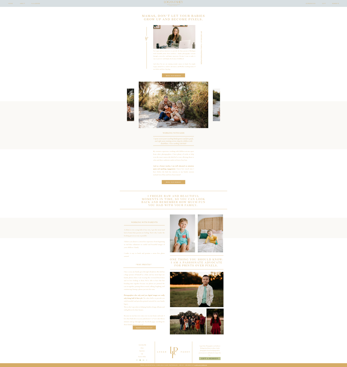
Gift (142, 354)
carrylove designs (200, 365)
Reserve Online (142, 357)
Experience (142, 351)
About (142, 348)
